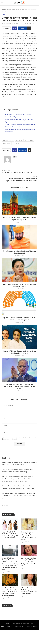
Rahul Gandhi (6, 143)
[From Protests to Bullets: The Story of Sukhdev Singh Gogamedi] (19, 237)
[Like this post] (15, 28)
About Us (9, 626)
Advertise (35, 626)
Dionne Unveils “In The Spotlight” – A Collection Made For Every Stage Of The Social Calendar (10, 535)
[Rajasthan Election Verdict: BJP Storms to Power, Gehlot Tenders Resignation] (19, 303)
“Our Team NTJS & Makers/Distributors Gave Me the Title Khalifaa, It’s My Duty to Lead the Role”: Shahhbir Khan (18, 495)
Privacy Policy (19, 626)
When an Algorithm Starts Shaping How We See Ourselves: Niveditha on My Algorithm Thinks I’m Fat (29, 562)
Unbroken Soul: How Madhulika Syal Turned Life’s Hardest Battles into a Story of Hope (29, 591)
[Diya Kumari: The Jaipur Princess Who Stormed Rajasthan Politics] (19, 270)
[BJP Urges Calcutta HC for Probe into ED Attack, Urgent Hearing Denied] (19, 203)
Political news (29, 140)
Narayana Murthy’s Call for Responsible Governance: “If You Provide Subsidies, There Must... (19, 386)
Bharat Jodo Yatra (8, 140)
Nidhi (9, 23)
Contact (28, 626)
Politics (3, 14)
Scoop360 (16, 143)
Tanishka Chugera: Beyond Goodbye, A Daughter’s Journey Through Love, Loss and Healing (28, 536)
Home (3, 9)
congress (19, 140)
